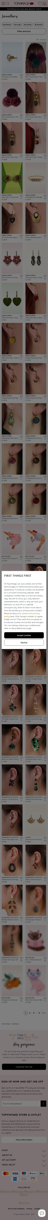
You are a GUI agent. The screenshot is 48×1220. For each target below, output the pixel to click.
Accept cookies (24, 635)
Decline (24, 642)
